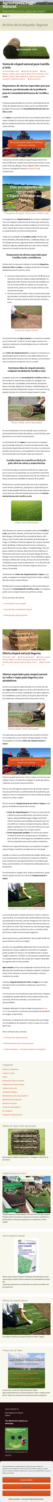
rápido (11, 76)
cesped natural (25, 74)
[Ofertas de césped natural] (26, 1319)
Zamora (22, 79)
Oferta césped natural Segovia (21, 653)
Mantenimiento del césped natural (19, 1043)
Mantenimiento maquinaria (12, 1099)
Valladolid (14, 79)
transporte (6, 79)
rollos (17, 76)
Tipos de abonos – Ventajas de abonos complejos (24, 1049)
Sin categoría (7, 1111)
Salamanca (24, 76)
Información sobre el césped (13, 1081)
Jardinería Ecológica (9, 1092)
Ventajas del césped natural (15, 615)
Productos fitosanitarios (11, 1107)
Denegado (27, 1486)
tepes (42, 76)
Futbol (4, 1077)
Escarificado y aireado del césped (18, 609)
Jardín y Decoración (9, 1088)
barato (40, 657)
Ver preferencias (26, 1493)
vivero (34, 662)
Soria (38, 76)
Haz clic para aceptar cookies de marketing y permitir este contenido (26, 143)
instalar (5, 662)
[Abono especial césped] (26, 1256)
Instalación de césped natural (13, 1084)
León (46, 74)
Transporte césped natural (12, 1115)
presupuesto (32, 168)
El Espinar (26, 659)
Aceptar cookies (26, 1480)
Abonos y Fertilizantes (10, 1069)
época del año (36, 659)
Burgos (5, 74)
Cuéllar (10, 659)
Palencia (5, 76)
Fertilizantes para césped (15, 603)
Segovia (32, 76)
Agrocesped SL (35, 79)
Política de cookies (14, 1499)
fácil (33, 74)
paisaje (16, 662)
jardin (11, 662)
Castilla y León (14, 74)
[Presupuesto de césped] (26, 1194)
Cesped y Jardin (8, 1073)
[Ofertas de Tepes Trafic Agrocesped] (26, 1142)
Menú (4, 16)
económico (18, 659)
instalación (40, 74)
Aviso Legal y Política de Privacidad (32, 1499)
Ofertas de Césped (30, 71)
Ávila (43, 71)
